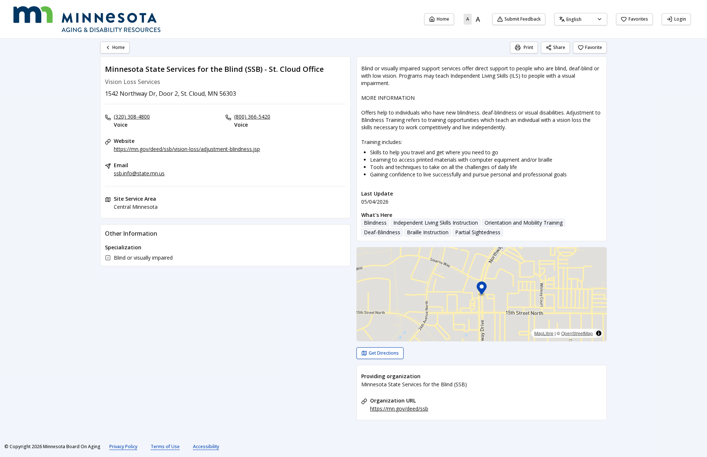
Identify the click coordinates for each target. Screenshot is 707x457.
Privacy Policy (123, 446)
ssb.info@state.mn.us (139, 173)
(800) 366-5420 (252, 116)
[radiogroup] (473, 19)
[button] (482, 289)
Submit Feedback (522, 19)
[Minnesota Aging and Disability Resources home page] (87, 19)
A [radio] (467, 19)
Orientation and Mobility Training (524, 222)
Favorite (593, 47)
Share (559, 47)
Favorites (638, 19)
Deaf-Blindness (382, 232)
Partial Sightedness (477, 232)
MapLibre (543, 333)
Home (443, 19)
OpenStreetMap (577, 333)
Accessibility (206, 446)
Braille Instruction (428, 232)
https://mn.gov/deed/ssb (399, 408)
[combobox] (580, 19)
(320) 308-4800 (132, 116)
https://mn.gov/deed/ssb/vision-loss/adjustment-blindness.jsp (187, 148)
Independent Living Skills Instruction (435, 222)
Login (680, 19)
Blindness (375, 222)
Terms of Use (165, 446)
